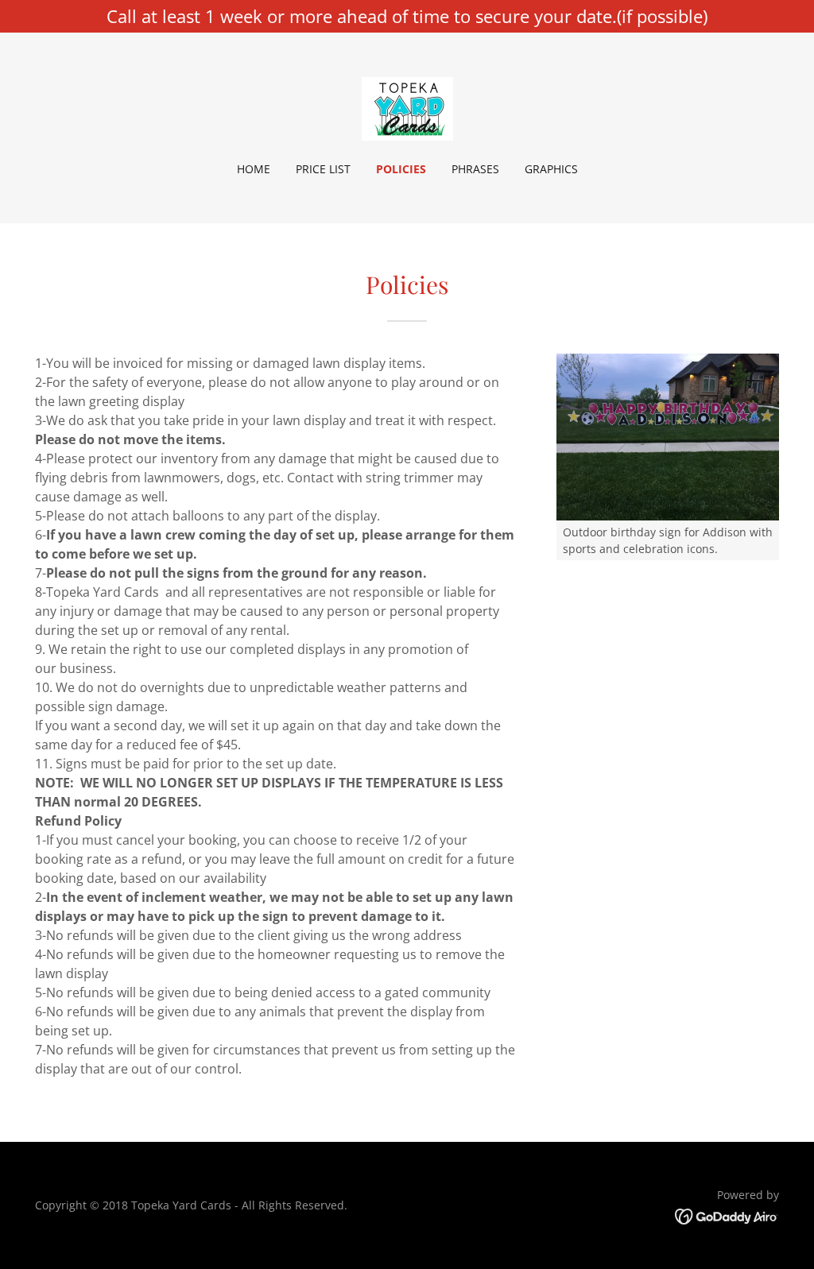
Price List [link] (323, 168)
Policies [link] (401, 168)
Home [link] (253, 168)
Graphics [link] (551, 168)
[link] (407, 107)
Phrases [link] (475, 168)
